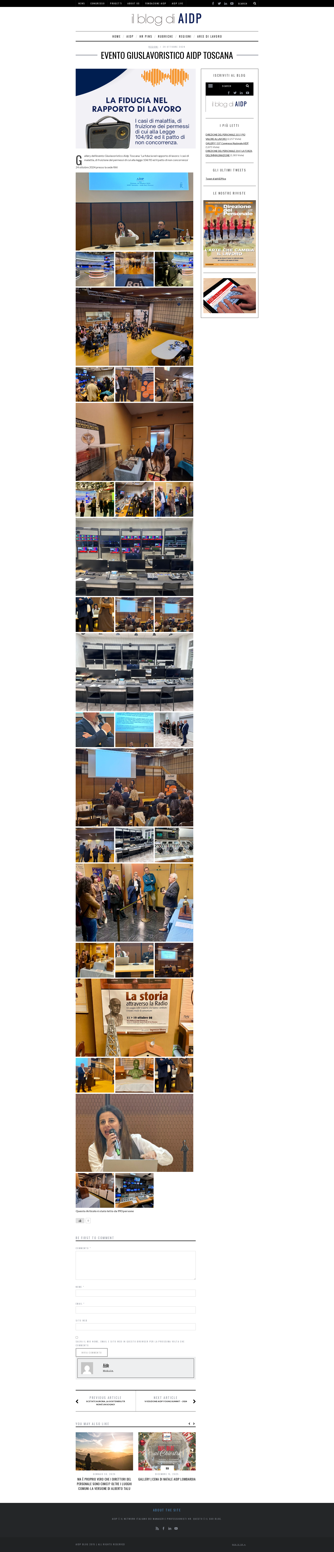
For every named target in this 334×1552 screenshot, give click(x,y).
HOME (116, 36)
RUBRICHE (165, 36)
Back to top (238, 1544)
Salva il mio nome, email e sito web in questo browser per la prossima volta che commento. (130, 1343)
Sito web (81, 1320)
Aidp (106, 1365)
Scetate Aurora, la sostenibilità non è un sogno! (105, 1401)
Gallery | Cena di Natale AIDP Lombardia (167, 1479)
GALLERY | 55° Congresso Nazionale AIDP (227, 143)
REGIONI (185, 36)
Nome (80, 1286)
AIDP (130, 36)
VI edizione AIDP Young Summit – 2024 (166, 1399)
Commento (83, 1248)
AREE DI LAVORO (209, 36)
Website (108, 1370)
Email (80, 1303)
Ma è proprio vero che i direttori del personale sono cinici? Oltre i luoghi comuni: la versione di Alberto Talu (104, 1484)
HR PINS (146, 36)
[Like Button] (80, 1220)
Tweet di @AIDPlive (216, 178)
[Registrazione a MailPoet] (229, 97)
